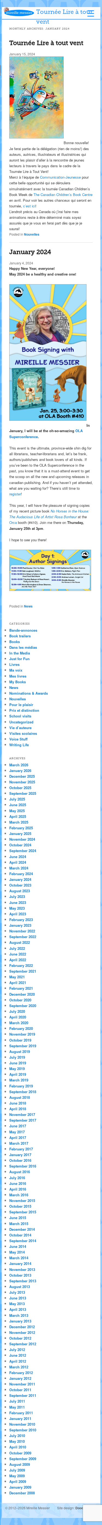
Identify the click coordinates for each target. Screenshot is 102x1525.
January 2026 (20, 770)
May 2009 (17, 1475)
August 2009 (19, 1464)
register (15, 493)
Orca (13, 522)
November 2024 (22, 839)
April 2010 (17, 1447)
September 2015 (22, 1211)
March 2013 (18, 1315)
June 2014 (17, 1246)
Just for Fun (19, 658)
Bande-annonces (23, 630)
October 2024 (20, 844)
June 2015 (17, 1217)
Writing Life (19, 744)
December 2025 (22, 776)
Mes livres (17, 676)
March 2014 (18, 1257)
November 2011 (22, 1384)
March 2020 (18, 1022)
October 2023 (20, 885)
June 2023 (17, 902)
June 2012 (17, 1355)
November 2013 (22, 1269)
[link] (60, 177)
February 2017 (21, 1148)
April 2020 (17, 1017)
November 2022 (22, 931)
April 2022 (17, 959)
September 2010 (22, 1429)
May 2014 (17, 1252)
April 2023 (17, 913)
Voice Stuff (18, 739)
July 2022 (17, 948)
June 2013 (17, 1298)
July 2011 (17, 1401)
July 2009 (17, 1470)
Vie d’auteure (20, 727)
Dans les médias (23, 647)
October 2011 (20, 1389)
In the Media (19, 653)
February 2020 (21, 1028)
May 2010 (17, 1441)
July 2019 (17, 1057)
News (28, 606)
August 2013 (19, 1286)
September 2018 (22, 1091)
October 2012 (20, 1338)
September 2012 (22, 1343)
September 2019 (22, 1045)
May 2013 (17, 1303)
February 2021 (21, 988)
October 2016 (20, 1160)
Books (14, 641)
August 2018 (19, 1097)
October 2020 (20, 999)
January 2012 (20, 1378)
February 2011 (21, 1412)
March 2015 (18, 1223)
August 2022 (19, 942)
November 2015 (22, 1200)
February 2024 (21, 873)
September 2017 (22, 1120)
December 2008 (22, 1492)
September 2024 (22, 850)
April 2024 (17, 862)
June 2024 (17, 856)
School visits (20, 716)
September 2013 (22, 1280)
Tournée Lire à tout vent (46, 43)
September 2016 (22, 1166)
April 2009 (17, 1481)
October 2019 (20, 1040)
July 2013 (17, 1292)
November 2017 (22, 1114)
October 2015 (20, 1206)
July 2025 (17, 799)
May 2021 (17, 976)
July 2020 (17, 1011)
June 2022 (17, 954)
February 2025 (21, 827)
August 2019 (19, 1051)
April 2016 (17, 1189)
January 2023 (20, 925)
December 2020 (22, 994)
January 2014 (20, 1263)
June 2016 (17, 1183)
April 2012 (17, 1361)
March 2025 (18, 822)
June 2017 (17, 1125)
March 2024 (18, 868)
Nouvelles (31, 234)
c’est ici (29, 205)
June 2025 (17, 804)
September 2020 (22, 1005)
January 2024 (30, 252)
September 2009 (22, 1458)
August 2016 (19, 1171)
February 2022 (21, 965)
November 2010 (22, 1424)
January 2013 (20, 1321)
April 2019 (17, 1074)
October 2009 (20, 1453)
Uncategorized (21, 721)
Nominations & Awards (28, 693)
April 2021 (17, 982)
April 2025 (17, 816)
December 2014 (22, 1229)
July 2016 (17, 1177)
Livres (14, 664)
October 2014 (20, 1235)
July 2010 (17, 1435)
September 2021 (22, 971)
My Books (17, 681)
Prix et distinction (24, 710)
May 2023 (17, 908)
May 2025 (17, 810)
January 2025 (20, 833)
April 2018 (17, 1108)
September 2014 (22, 1240)
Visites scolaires (23, 733)
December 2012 (22, 1326)
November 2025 (22, 781)
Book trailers (20, 635)
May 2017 (17, 1131)
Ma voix (15, 670)
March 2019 (18, 1080)
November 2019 (22, 1034)
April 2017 (17, 1137)
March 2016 (18, 1194)
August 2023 (19, 890)
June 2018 (17, 1103)
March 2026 (18, 764)
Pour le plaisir (21, 704)
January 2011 (20, 1418)
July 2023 (17, 896)
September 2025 (22, 793)
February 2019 (21, 1086)
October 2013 (20, 1275)
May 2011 (17, 1407)
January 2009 (20, 1487)
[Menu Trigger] (90, 13)
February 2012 (21, 1372)
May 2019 (17, 1068)
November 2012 (22, 1332)
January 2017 (20, 1154)
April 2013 (17, 1309)
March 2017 (18, 1143)
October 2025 (20, 787)
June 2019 (17, 1062)
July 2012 (17, 1349)
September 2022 (22, 936)
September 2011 (22, 1395)
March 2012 (18, 1366)
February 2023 (21, 919)
